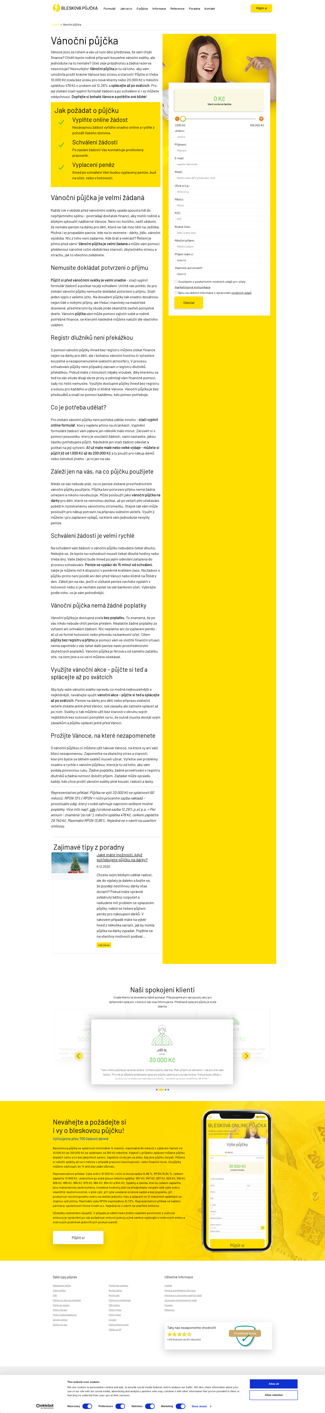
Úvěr (55, 1295)
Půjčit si (261, 8)
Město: (179, 199)
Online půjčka (59, 1290)
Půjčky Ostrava (60, 1310)
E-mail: (179, 158)
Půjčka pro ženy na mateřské (67, 1300)
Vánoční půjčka (60, 1319)
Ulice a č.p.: (182, 185)
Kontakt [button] (209, 8)
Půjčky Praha (115, 1310)
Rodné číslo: (183, 227)
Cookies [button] (168, 1285)
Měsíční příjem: (185, 240)
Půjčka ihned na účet (119, 1324)
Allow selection (274, 1395)
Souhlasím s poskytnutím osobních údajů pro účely (210, 284)
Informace (159, 8)
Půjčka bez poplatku (118, 1285)
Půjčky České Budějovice (65, 1314)
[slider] (183, 118)
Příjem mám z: (184, 254)
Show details (199, 1406)
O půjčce (142, 8)
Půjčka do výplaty (61, 1305)
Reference (177, 8)
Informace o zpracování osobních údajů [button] (183, 1295)
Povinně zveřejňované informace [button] (180, 1290)
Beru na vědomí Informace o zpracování (215, 293)
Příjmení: (181, 144)
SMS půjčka (114, 1305)
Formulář (110, 8)
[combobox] (219, 164)
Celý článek (104, 945)
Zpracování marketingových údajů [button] (181, 1300)
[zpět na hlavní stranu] (75, 8)
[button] (79, 1056)
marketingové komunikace (192, 287)
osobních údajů (241, 293)
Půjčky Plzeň (115, 1314)
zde (92, 809)
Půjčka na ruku (60, 1324)
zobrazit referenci (157, 1090)
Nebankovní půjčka (62, 1285)
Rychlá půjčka (115, 1290)
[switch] (120, 1406)
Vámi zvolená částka (219, 104)
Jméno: (180, 131)
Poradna (194, 8)
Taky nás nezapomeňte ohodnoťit (191, 1327)
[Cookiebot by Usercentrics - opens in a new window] (45, 1406)
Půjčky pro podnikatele (120, 1300)
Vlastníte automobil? (188, 268)
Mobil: (179, 172)
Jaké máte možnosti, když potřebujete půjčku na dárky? (122, 857)
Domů (55, 24)
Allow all (274, 1383)
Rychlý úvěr (114, 1295)
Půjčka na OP (115, 1329)
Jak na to (126, 8)
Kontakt (112, 1319)
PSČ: (178, 213)
